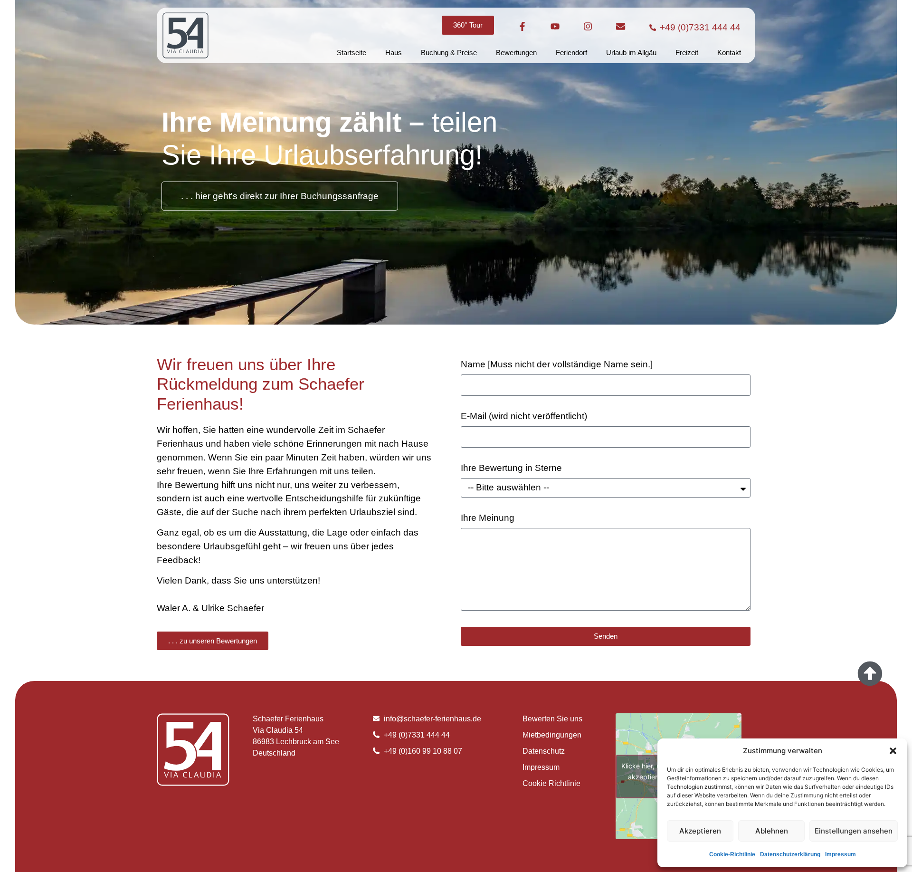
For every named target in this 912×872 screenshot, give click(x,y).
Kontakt (729, 52)
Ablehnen (771, 830)
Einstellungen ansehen (854, 830)
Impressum (840, 854)
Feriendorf (571, 52)
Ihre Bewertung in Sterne (511, 468)
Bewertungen (516, 52)
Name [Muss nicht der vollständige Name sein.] (557, 364)
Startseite (351, 52)
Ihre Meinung (487, 518)
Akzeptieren (700, 830)
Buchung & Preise (449, 52)
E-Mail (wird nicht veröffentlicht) (524, 416)
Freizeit (686, 52)
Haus (393, 52)
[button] (893, 751)
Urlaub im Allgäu (631, 52)
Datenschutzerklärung (790, 854)
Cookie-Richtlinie (732, 854)
